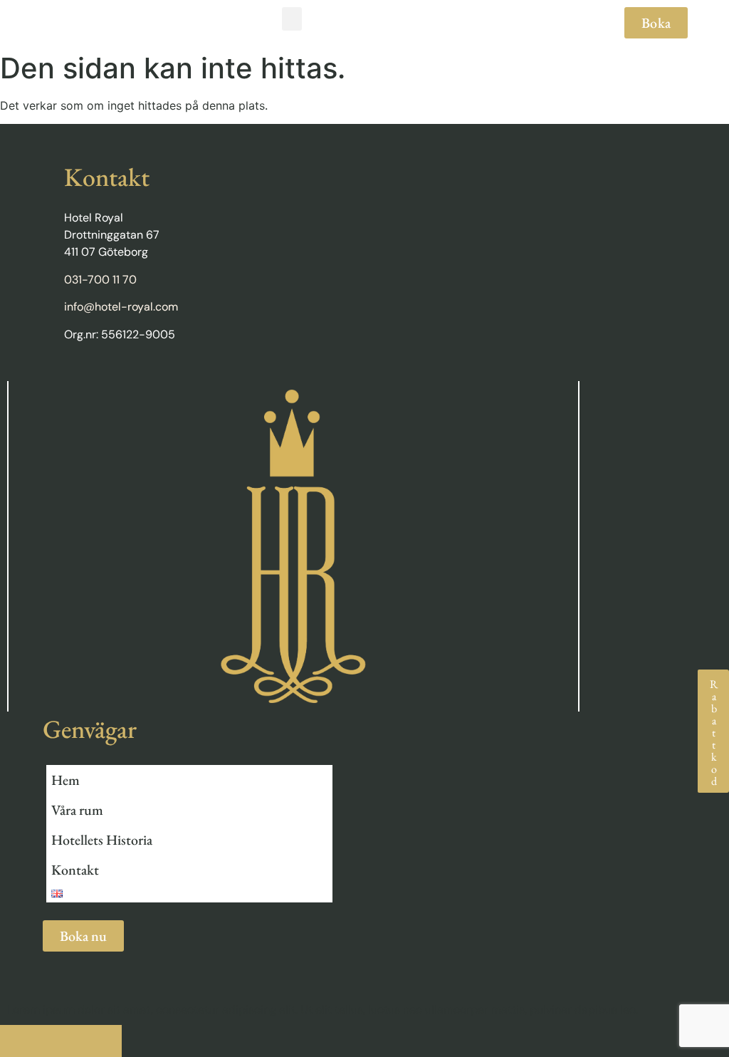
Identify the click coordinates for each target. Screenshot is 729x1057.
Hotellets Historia (101, 839)
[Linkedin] (98, 374)
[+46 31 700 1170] (30, 1041)
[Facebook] (71, 374)
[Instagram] (126, 374)
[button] (292, 19)
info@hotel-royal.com (121, 306)
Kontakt (75, 869)
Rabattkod (713, 731)
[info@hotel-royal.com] (91, 1041)
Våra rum (77, 810)
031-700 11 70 (100, 279)
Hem (65, 780)
